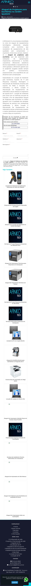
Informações (16, 534)
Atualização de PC (16, 545)
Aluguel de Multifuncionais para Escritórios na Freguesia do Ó (15, 361)
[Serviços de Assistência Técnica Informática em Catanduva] (15, 449)
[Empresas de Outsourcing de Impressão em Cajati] (15, 197)
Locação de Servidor (16, 554)
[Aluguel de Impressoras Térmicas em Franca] (15, 275)
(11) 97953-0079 (16, 563)
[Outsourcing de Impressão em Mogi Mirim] (15, 371)
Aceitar (14, 582)
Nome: (5, 133)
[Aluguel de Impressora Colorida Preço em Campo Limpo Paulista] (15, 410)
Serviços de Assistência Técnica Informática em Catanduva (15, 457)
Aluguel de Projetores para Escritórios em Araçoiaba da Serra (15, 496)
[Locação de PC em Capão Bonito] (15, 333)
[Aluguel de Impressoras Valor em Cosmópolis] (15, 507)
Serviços (15, 530)
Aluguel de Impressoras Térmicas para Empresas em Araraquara (15, 264)
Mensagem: (6, 144)
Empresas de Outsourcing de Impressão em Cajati (15, 206)
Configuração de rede (15, 539)
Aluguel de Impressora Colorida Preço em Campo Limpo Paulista (15, 419)
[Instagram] (15, 6)
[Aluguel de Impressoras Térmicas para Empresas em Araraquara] (15, 255)
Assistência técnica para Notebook (16, 548)
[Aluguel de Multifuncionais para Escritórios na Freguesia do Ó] (15, 352)
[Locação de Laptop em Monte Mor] (15, 391)
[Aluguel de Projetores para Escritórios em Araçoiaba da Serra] (15, 488)
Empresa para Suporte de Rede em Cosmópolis (15, 438)
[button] (29, 2)
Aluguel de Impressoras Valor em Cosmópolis (15, 516)
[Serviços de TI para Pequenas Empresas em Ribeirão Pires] (15, 236)
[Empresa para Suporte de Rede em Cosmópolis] (15, 430)
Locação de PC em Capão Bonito (16, 341)
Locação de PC (16, 556)
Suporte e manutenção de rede (15, 541)
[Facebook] (13, 6)
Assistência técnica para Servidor (16, 550)
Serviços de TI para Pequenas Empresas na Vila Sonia (15, 302)
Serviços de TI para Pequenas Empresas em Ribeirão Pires (15, 244)
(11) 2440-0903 (16, 123)
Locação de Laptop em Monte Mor (15, 399)
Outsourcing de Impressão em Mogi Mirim (15, 380)
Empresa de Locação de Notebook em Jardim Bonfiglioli (15, 225)
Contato (15, 532)
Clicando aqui (16, 127)
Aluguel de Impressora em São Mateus (15, 476)
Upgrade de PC (16, 543)
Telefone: (5, 139)
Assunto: (19, 139)
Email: (19, 133)
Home (16, 526)
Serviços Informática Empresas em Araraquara (15, 322)
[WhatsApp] (17, 6)
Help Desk (16, 552)
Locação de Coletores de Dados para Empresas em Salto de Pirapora (15, 186)
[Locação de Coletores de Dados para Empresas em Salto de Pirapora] (15, 178)
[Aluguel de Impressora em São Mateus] (15, 468)
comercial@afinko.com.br (16, 565)
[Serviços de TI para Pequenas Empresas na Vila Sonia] (15, 294)
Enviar (15, 157)
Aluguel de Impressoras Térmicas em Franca (15, 283)
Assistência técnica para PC (16, 546)
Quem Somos (16, 528)
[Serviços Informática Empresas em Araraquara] (15, 313)
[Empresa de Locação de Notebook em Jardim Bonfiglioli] (15, 216)
